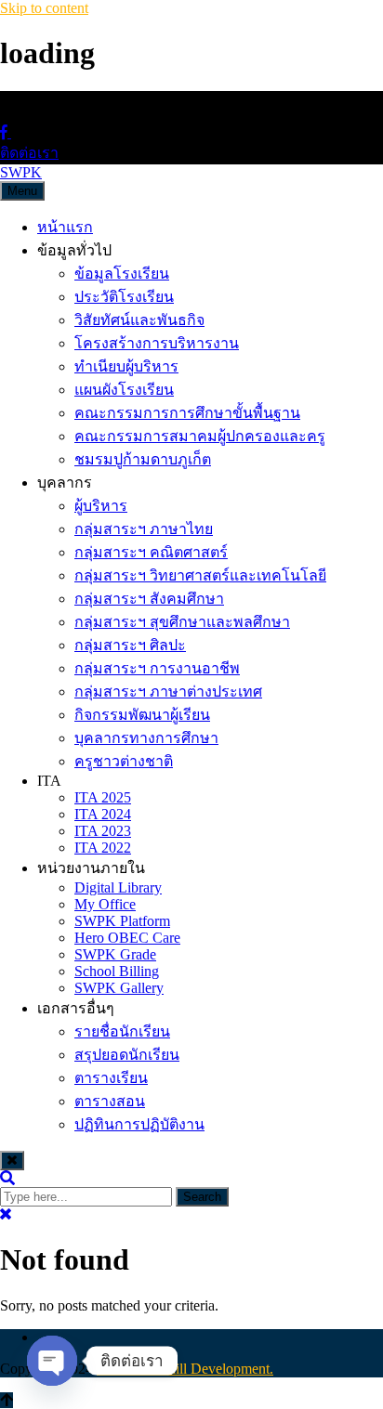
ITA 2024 (102, 814)
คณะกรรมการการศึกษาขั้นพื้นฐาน (187, 413)
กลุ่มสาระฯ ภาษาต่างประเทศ (168, 691)
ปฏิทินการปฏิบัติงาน (139, 1124)
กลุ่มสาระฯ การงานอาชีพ (157, 668)
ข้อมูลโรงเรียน (121, 273)
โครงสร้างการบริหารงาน (156, 343)
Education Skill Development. (185, 1368)
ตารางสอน (109, 1101)
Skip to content (44, 8)
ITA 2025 (102, 797)
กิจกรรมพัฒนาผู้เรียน (142, 715)
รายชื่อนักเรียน (122, 1031)
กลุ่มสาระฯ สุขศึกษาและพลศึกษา (182, 622)
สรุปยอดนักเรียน (126, 1055)
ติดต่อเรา (29, 153)
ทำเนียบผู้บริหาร (126, 366)
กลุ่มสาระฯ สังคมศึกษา (149, 599)
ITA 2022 (102, 847)
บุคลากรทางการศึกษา (146, 738)
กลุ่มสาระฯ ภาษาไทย (143, 529)
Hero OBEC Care (127, 938)
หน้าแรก (65, 227)
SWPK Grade (115, 954)
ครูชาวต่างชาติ (123, 761)
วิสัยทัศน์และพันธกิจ (139, 320)
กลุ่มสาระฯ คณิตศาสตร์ (151, 552)
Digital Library (118, 887)
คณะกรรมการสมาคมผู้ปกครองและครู (199, 436)
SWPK (21, 172)
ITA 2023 (102, 831)
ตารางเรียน (111, 1078)
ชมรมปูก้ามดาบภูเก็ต (142, 459)
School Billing (116, 971)
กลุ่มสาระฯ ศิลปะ (130, 645)
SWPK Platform (122, 921)
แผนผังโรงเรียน (124, 390)
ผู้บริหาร (100, 506)
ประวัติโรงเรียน (124, 297)
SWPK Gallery (119, 988)
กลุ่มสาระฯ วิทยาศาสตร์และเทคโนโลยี (200, 575)
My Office (105, 904)
